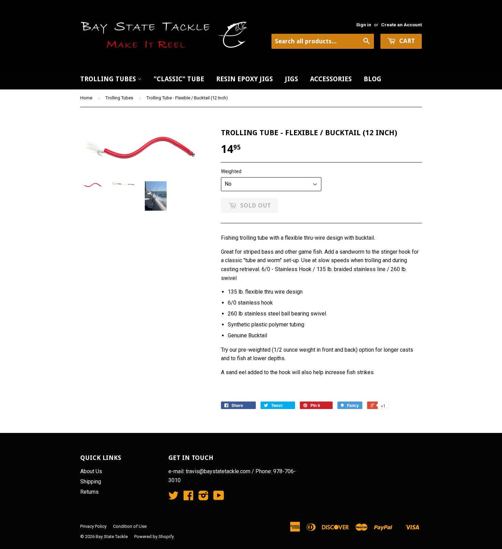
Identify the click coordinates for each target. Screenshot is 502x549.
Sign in (363, 24)
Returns (89, 492)
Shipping (90, 481)
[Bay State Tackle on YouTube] (218, 497)
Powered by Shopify (154, 536)
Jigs (291, 79)
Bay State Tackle (112, 536)
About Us (91, 471)
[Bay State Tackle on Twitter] (173, 497)
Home (86, 97)
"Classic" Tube (179, 79)
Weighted (231, 171)
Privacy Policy (93, 526)
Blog (372, 79)
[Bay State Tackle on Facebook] (188, 497)
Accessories (331, 79)
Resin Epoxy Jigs (244, 79)
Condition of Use (130, 526)
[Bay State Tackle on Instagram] (203, 497)
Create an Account (401, 24)
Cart (406, 40)
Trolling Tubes (109, 79)
